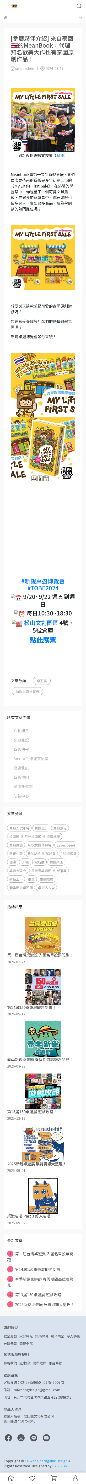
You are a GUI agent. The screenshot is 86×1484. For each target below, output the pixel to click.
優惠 (12, 861)
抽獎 (31, 878)
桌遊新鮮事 (23, 786)
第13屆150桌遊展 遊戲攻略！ (37, 1294)
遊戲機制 (21, 777)
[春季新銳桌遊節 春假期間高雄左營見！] (43, 1039)
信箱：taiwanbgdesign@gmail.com (32, 1389)
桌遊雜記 (21, 740)
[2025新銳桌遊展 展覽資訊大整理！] (43, 1144)
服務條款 (55, 1363)
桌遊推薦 (46, 878)
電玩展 (39, 861)
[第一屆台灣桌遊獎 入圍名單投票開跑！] (43, 935)
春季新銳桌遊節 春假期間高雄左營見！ (40, 1282)
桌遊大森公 (17, 870)
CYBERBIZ (60, 1465)
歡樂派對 (10, 1336)
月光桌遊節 (33, 836)
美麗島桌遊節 (41, 870)
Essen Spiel (66, 844)
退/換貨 (25, 1363)
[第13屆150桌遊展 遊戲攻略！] (43, 1091)
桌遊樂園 (56, 861)
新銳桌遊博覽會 (27, 691)
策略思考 (41, 1336)
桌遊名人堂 (46, 887)
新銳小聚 (16, 853)
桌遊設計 (41, 828)
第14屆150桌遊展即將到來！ (36, 1269)
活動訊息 (21, 730)
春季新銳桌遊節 (21, 887)
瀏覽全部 (26, 1343)
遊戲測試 (21, 768)
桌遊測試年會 (19, 828)
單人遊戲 (73, 1336)
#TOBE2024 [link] (43, 588)
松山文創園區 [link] (41, 622)
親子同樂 (57, 1336)
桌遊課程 (60, 828)
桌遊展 (42, 680)
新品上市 (16, 878)
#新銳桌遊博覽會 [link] (43, 581)
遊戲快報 (21, 749)
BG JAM (34, 853)
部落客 (62, 870)
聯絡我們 (10, 1363)
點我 (60, 155)
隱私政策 (39, 1363)
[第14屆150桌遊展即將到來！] (43, 987)
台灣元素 (10, 1343)
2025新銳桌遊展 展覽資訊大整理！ (42, 1304)
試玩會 (51, 853)
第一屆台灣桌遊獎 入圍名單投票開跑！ (40, 1257)
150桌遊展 (69, 853)
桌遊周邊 (16, 844)
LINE (25, 861)
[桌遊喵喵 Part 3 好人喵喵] (43, 1196)
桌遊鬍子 (53, 836)
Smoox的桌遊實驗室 (31, 758)
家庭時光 (26, 1336)
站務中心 (21, 796)
